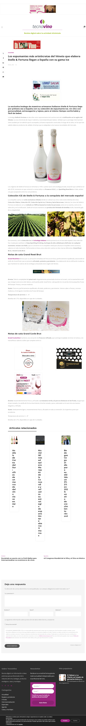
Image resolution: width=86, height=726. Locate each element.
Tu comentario (9, 593)
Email (32, 610)
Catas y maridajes (7, 709)
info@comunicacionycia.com (45, 636)
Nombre (7, 610)
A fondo (4, 700)
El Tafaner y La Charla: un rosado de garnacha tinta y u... (75, 677)
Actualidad (11, 52)
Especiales (5, 704)
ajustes (21, 724)
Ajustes (75, 720)
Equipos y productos (8, 697)
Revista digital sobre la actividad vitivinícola (42, 33)
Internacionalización (8, 702)
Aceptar (65, 720)
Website (58, 610)
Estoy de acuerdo (11, 624)
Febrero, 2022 (11, 64)
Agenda (4, 707)
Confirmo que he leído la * (40, 696)
